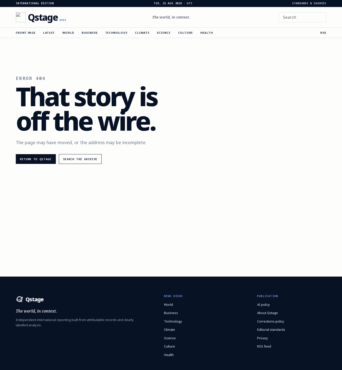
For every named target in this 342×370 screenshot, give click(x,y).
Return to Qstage (36, 159)
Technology (116, 32)
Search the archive (80, 159)
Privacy (262, 338)
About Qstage (267, 313)
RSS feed (264, 346)
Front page (26, 32)
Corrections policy (270, 321)
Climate (142, 32)
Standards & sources (309, 3)
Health (206, 32)
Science (163, 32)
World (68, 32)
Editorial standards (271, 329)
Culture (185, 32)
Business (90, 32)
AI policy (263, 304)
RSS (323, 32)
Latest (49, 32)
